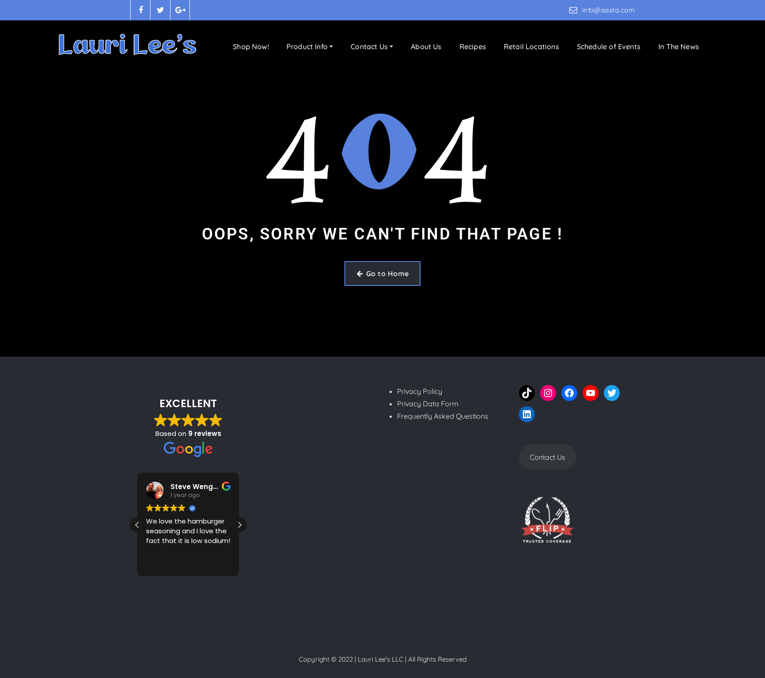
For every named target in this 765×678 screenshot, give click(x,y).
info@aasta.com (608, 10)
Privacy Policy (419, 391)
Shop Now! (251, 46)
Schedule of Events (609, 46)
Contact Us (370, 46)
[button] (239, 525)
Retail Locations (531, 46)
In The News (678, 46)
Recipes (473, 46)
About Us (426, 46)
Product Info (307, 46)
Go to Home (387, 273)
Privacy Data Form (428, 403)
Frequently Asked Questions (442, 416)
